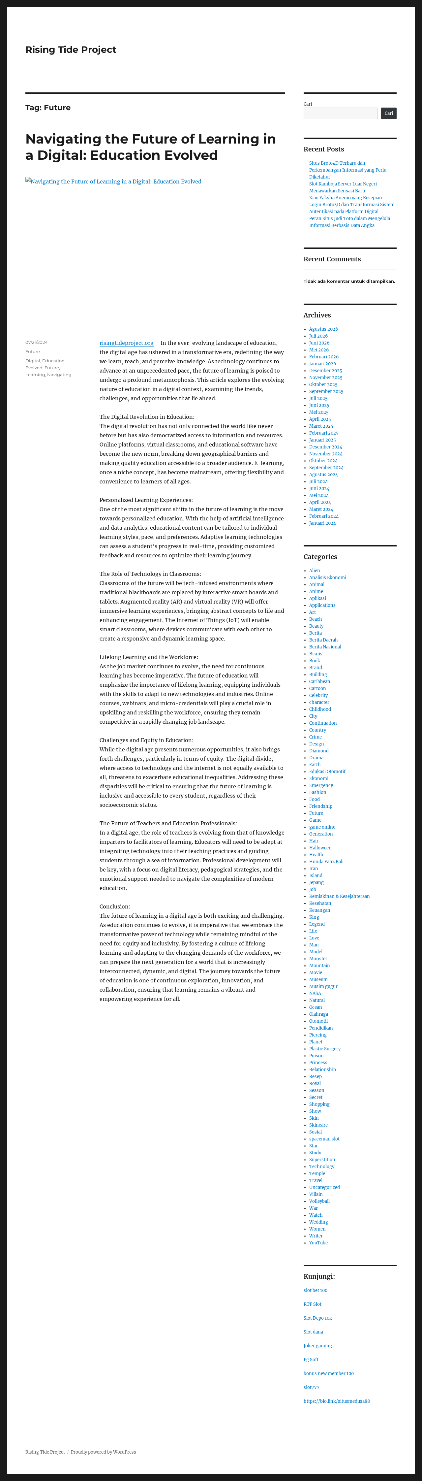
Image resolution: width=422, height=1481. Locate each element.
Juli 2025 (318, 398)
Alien (314, 571)
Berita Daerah (323, 640)
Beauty (316, 626)
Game (315, 820)
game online (322, 827)
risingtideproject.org (127, 343)
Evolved (34, 367)
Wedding (318, 1222)
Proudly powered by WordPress (103, 1452)
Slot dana (313, 1332)
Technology (321, 1166)
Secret (315, 1097)
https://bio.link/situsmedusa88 (337, 1401)
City (313, 716)
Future (32, 351)
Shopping (319, 1104)
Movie (315, 972)
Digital (32, 360)
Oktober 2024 (323, 461)
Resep (315, 1076)
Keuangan (319, 910)
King (314, 917)
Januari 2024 (322, 523)
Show (315, 1111)
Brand (315, 668)
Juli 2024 (318, 481)
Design (316, 744)
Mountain (319, 966)
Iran (313, 869)
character (319, 702)
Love (314, 938)
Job (312, 889)
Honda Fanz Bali (326, 862)
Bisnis (315, 654)
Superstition (322, 1160)
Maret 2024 (321, 509)
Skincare (318, 1125)
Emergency (321, 785)
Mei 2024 (319, 495)
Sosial (315, 1132)
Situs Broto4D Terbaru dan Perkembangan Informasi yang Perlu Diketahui (347, 170)
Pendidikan (321, 1028)
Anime (316, 591)
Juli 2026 (318, 336)
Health (316, 855)
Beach (315, 619)
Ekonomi (318, 778)
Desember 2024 (325, 447)
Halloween (320, 848)
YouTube (318, 1243)
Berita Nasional (325, 647)
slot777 (311, 1387)
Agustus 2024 (323, 474)
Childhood (320, 709)
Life (313, 931)
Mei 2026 (319, 350)
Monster (318, 959)
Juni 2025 (319, 405)
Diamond (319, 751)
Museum (318, 979)
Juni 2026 (319, 343)
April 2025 (320, 419)
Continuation (323, 723)
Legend (317, 924)
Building (318, 674)
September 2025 (326, 391)
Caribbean (319, 681)
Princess (318, 1063)
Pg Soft (311, 1360)
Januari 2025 (322, 440)
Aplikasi (317, 598)
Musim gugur (323, 986)
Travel (315, 1180)
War (313, 1208)
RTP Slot (312, 1304)
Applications (322, 605)
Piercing (318, 1035)
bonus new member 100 (329, 1373)
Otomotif (318, 1021)
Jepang (316, 882)
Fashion (317, 792)
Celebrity (318, 695)
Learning (35, 374)
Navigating (59, 374)
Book (314, 661)
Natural (317, 1000)
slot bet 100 (315, 1290)
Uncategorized (324, 1187)
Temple (317, 1173)
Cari (308, 104)
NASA (315, 993)
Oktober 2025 (323, 384)
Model (315, 952)
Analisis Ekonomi (327, 577)
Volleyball (319, 1201)
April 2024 (320, 502)
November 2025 (326, 377)
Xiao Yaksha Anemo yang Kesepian (345, 198)
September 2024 (326, 468)
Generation (321, 834)
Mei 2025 (319, 412)
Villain (316, 1194)
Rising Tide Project (70, 49)
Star (313, 1146)
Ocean (315, 1007)
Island (315, 875)
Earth (315, 765)
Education (53, 360)
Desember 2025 (325, 371)
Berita (315, 633)
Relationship (322, 1069)
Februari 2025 (324, 433)
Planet (315, 1042)
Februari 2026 (324, 357)
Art (312, 612)
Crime (315, 737)
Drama (316, 758)
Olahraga (318, 1014)
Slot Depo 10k (318, 1318)
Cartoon (317, 688)
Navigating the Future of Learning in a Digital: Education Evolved (150, 147)
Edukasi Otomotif (327, 771)
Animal (316, 584)
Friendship (320, 806)
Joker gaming (318, 1346)
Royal (315, 1083)
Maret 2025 (321, 426)
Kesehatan (320, 903)
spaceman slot (324, 1139)
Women (317, 1229)
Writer (316, 1236)
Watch (316, 1215)
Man (314, 945)
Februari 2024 (324, 516)
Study (315, 1153)
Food (314, 799)
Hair (313, 841)
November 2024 (326, 454)
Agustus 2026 (323, 329)
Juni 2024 (319, 488)
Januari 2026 (322, 364)
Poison (316, 1056)
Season (316, 1090)
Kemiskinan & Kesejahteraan (339, 896)
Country (317, 730)
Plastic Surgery (325, 1049)
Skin (314, 1118)
